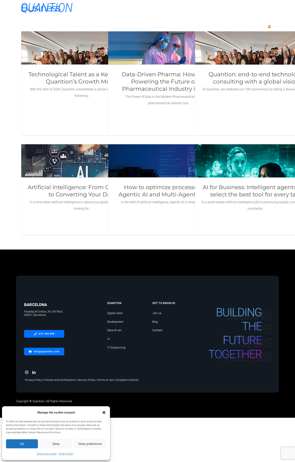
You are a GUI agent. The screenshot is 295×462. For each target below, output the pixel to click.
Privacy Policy (66, 453)
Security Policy (86, 380)
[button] (104, 412)
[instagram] (26, 372)
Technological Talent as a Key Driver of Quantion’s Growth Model (82, 48)
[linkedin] (34, 372)
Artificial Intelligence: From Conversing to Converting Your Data (82, 161)
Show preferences (90, 444)
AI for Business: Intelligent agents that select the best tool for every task (256, 161)
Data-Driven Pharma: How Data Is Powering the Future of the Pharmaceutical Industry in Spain (169, 48)
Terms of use (105, 380)
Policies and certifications (60, 380)
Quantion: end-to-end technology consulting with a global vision (256, 48)
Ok (22, 444)
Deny (56, 444)
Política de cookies (47, 453)
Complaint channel (126, 380)
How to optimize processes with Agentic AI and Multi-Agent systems (169, 161)
